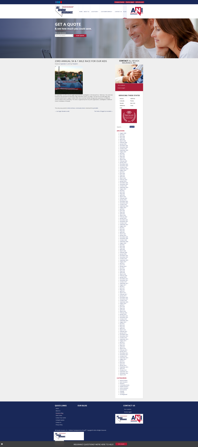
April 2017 (122, 291)
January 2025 (123, 162)
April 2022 (122, 213)
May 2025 (122, 156)
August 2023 (123, 189)
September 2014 (124, 339)
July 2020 (122, 244)
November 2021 (124, 221)
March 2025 (123, 159)
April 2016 (122, 309)
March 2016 (123, 311)
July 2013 (122, 361)
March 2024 (123, 178)
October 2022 (123, 204)
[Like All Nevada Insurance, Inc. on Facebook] (56, 2)
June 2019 (122, 265)
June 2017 (122, 288)
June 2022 (122, 210)
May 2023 (122, 193)
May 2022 (122, 212)
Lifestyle (122, 391)
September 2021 (124, 224)
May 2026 (122, 138)
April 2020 (122, 249)
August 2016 (123, 303)
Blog (124, 11)
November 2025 (124, 147)
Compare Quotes (119, 2)
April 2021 (122, 232)
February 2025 (123, 161)
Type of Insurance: (60, 33)
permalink (95, 108)
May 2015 (122, 327)
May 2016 (122, 308)
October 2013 (123, 356)
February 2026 (123, 142)
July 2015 (122, 323)
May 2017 (122, 289)
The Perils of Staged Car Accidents (103, 111)
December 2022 (124, 201)
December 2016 (124, 297)
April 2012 (122, 368)
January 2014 (123, 351)
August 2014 (123, 340)
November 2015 (124, 317)
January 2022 (123, 218)
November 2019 (124, 257)
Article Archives (71, 108)
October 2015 (123, 319)
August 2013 (123, 359)
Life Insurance (123, 389)
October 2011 (123, 370)
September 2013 (124, 357)
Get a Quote (121, 444)
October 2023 (123, 186)
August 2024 (123, 170)
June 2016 (122, 306)
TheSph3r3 (75, 64)
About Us (86, 11)
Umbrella (122, 393)
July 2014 (122, 342)
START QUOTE (80, 35)
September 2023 (124, 187)
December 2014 (124, 334)
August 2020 (123, 243)
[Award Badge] (129, 116)
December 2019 (124, 255)
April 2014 (122, 347)
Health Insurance (124, 386)
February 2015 (123, 331)
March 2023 (123, 196)
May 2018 (122, 271)
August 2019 (123, 261)
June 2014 (122, 344)
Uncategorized (123, 394)
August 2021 (123, 226)
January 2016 (123, 314)
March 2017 (123, 292)
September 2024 (124, 169)
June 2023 (122, 192)
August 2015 (123, 322)
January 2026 (123, 144)
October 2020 (123, 240)
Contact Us (118, 11)
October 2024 (123, 167)
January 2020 (123, 254)
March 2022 (123, 215)
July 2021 (122, 227)
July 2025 (122, 153)
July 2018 (122, 268)
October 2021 (123, 223)
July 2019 (122, 263)
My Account (140, 2)
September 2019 (124, 260)
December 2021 (124, 220)
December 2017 (124, 278)
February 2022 (123, 217)
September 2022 (124, 206)
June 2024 (122, 173)
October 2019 (123, 258)
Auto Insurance (123, 382)
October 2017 (123, 282)
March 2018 (123, 274)
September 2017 (124, 283)
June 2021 (122, 229)
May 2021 (122, 230)
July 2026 (122, 134)
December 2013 (124, 353)
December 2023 (124, 182)
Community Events (80, 108)
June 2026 (122, 136)
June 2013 (122, 362)
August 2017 (123, 285)
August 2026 (123, 133)
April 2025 (122, 158)
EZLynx (84, 430)
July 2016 (122, 305)
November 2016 (124, 299)
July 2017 (122, 286)
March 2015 (123, 330)
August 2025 (123, 151)
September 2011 (124, 371)
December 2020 (124, 237)
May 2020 (122, 248)
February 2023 (123, 198)
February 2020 (123, 252)
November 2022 (124, 203)
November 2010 (124, 373)
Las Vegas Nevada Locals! (62, 111)
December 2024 (124, 164)
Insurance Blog (59, 413)
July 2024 (122, 172)
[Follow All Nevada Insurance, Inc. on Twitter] (57, 2)
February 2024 (123, 179)
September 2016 (124, 302)
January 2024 (123, 181)
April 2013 (122, 364)
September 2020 (124, 241)
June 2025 (122, 155)
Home (80, 11)
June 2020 (122, 246)
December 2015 (124, 316)
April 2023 (122, 195)
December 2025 (124, 145)
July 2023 (122, 190)
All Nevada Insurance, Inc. (61, 430)
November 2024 (124, 165)
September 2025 (124, 150)
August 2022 (123, 207)
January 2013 (123, 365)
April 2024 (122, 176)
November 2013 (124, 354)
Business (122, 383)
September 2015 (124, 320)
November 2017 (124, 280)
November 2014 (124, 336)
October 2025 (123, 148)
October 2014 (123, 337)
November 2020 (124, 238)
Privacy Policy (59, 424)
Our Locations (121, 85)
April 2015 (122, 328)
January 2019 (123, 266)
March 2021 (123, 234)
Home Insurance (124, 388)
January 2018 (123, 277)
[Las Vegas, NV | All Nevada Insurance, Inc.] (65, 11)
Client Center (59, 415)
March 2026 (123, 141)
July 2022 (122, 209)
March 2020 (123, 251)
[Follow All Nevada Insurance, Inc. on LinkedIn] (59, 2)
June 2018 (122, 269)
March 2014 (123, 348)
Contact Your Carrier (61, 418)
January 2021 (123, 235)
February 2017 (123, 294)
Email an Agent (130, 2)
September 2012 (124, 367)
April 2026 (122, 139)
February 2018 (123, 275)
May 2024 (122, 175)
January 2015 (123, 333)
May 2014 (122, 345)
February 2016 (123, 313)
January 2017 (123, 296)
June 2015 (122, 325)
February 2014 (123, 350)
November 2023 (124, 184)
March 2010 (123, 375)
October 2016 (123, 300)
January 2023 (123, 199)
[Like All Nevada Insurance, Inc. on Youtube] (61, 2)
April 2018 (122, 272)
